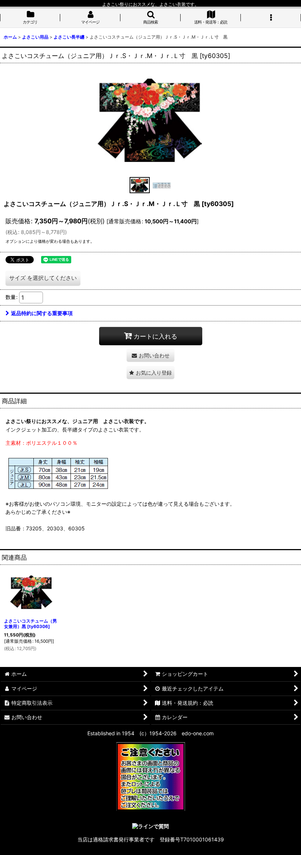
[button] (150, 18)
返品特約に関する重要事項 (42, 313)
